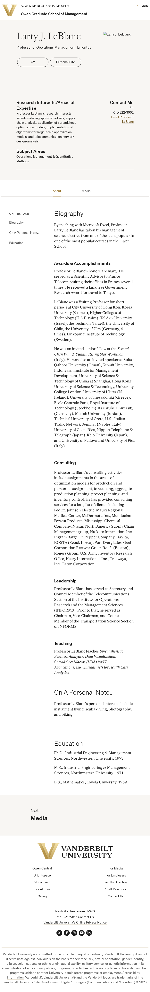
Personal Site (65, 62)
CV (33, 62)
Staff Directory (115, 889)
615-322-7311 (65, 917)
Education (16, 243)
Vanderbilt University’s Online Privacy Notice (75, 922)
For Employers (115, 875)
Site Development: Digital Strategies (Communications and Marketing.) (84, 982)
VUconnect (42, 882)
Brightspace (42, 875)
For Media (116, 868)
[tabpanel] (94, 492)
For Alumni (42, 889)
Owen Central (42, 868)
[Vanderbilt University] (75, 851)
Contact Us (116, 896)
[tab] (56, 192)
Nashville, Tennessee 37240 (75, 911)
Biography (16, 223)
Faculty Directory (116, 882)
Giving (42, 896)
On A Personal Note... (24, 233)
